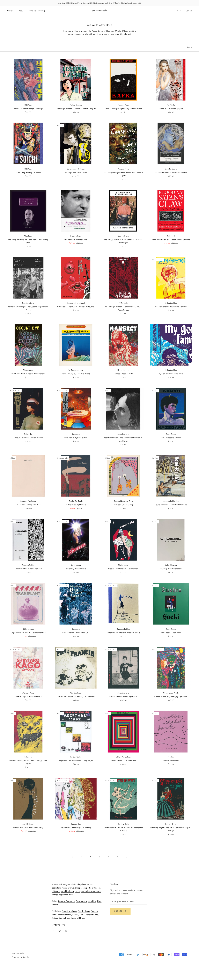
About (21, 10)
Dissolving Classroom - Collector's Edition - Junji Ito (76, 108)
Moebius (92, 901)
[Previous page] (72, 857)
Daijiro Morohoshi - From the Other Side (171, 504)
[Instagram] (66, 931)
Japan (77, 891)
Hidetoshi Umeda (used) (123, 504)
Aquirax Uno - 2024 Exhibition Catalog (28, 827)
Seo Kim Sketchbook (171, 760)
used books (96, 891)
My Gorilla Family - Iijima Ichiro (171, 373)
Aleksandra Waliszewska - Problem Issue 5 (123, 632)
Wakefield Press (78, 917)
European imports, (83, 887)
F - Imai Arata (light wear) (76, 504)
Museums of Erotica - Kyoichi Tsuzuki (28, 437)
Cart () (189, 10)
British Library (84, 911)
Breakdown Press (69, 911)
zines (71, 894)
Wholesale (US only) (37, 10)
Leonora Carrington (66, 901)
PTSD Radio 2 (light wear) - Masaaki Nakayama (75, 306)
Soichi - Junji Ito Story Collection (28, 172)
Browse (10, 10)
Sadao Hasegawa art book (171, 437)
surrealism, (86, 891)
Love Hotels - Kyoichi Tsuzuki (75, 437)
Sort (188, 47)
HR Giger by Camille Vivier (76, 172)
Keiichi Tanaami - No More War (123, 760)
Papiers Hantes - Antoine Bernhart (28, 568)
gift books (96, 887)
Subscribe (120, 911)
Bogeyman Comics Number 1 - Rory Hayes (76, 760)
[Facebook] (53, 931)
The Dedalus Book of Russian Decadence (171, 172)
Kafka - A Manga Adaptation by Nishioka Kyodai (123, 108)
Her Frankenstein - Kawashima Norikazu (171, 306)
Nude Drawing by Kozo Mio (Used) (76, 373)
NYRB (82, 914)
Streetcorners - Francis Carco (75, 239)
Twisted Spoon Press (61, 917)
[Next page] (126, 857)
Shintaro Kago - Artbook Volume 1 (28, 696)
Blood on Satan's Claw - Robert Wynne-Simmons (171, 239)
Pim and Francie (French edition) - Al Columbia (76, 696)
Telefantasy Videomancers (75, 568)
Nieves (75, 914)
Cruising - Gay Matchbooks (171, 568)
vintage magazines (60, 894)
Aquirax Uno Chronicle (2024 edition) (76, 827)
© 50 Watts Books (18, 953)
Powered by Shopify (20, 957)
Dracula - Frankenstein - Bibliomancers (123, 568)
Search (179, 11)
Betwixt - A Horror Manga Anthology (28, 108)
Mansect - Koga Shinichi (123, 373)
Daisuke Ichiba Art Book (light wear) (123, 696)
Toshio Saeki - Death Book (171, 632)
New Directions (64, 914)
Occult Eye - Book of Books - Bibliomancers (28, 373)
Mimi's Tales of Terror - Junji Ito (171, 108)
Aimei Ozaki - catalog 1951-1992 (28, 504)
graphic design (67, 891)
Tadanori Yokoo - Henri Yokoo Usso (75, 632)
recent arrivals (68, 887)
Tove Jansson (81, 901)
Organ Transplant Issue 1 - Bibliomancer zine (28, 632)
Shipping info (58, 924)
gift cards (56, 891)
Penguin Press (92, 914)
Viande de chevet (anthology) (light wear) (170, 696)
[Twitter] (60, 931)
